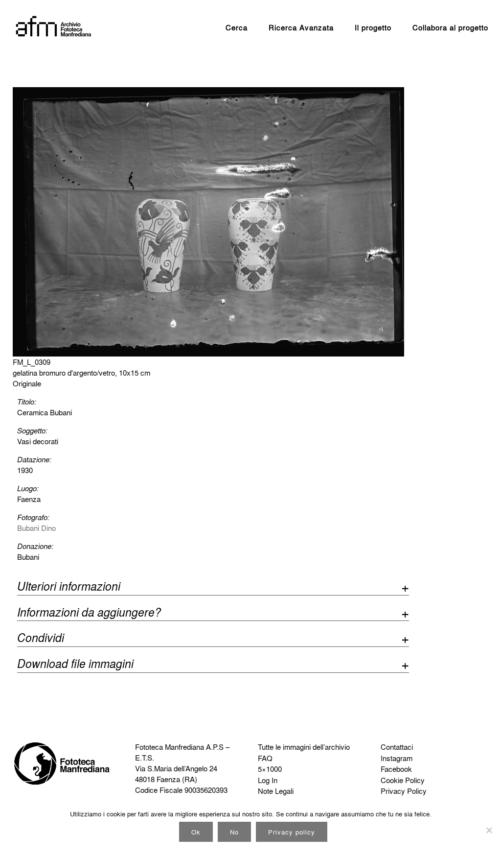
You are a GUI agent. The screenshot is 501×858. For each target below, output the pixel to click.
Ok (196, 831)
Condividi (40, 638)
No (234, 831)
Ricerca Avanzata (301, 27)
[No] (489, 830)
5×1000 (270, 768)
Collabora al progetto (450, 27)
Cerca (237, 27)
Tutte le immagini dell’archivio (304, 746)
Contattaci (397, 746)
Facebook (396, 768)
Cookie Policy (403, 780)
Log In (267, 780)
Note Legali (276, 791)
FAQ (265, 758)
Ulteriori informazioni (68, 587)
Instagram (396, 758)
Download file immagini (75, 664)
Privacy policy (291, 831)
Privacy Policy (404, 791)
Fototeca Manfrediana (169, 746)
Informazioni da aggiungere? (89, 613)
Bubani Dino (36, 528)
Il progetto (373, 27)
